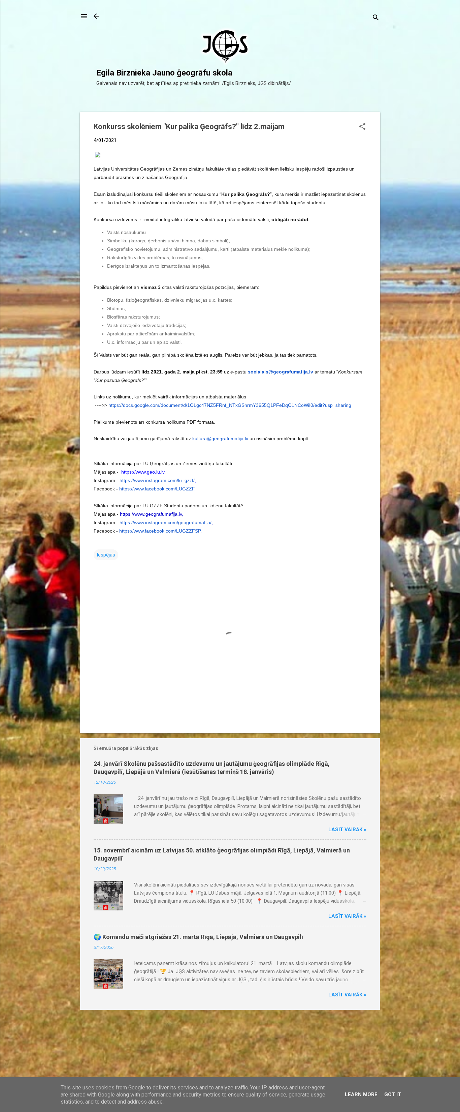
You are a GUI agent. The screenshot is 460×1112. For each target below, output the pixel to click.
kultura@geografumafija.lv (220, 438)
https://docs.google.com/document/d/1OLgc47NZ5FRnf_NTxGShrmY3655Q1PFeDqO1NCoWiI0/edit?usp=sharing (229, 405)
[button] (362, 127)
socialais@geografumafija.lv (280, 371)
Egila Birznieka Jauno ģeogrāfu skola (164, 73)
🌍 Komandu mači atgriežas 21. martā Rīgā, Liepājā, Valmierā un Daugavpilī (198, 936)
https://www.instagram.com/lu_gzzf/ (157, 480)
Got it (392, 1094)
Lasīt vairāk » (347, 830)
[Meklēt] (376, 18)
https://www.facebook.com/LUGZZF (156, 488)
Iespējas (106, 555)
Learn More (361, 1094)
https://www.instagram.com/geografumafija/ (165, 522)
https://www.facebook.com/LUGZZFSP (159, 531)
